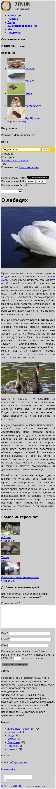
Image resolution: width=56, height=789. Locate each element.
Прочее (12, 745)
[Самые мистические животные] (10, 574)
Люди (11, 22)
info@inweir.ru (18, 762)
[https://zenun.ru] (15, 9)
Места (11, 29)
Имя (4, 633)
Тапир (5, 557)
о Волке (6, 537)
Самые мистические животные (20, 577)
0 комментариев (29, 167)
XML (42, 182)
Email (5, 639)
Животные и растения (22, 25)
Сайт (4, 645)
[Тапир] (10, 554)
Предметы (14, 32)
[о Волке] (10, 534)
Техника (12, 19)
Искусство (14, 15)
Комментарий (10, 603)
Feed (31, 182)
